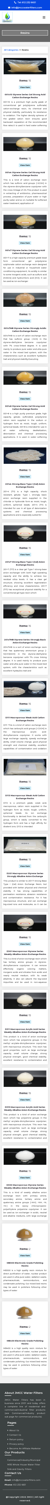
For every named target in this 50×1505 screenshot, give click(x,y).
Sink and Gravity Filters (19, 1469)
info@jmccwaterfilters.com (26, 7)
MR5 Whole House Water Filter (23, 1464)
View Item (25, 87)
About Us (14, 1430)
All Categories (11, 50)
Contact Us (15, 1435)
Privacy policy (16, 1444)
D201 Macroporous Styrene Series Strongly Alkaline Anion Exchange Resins (25, 876)
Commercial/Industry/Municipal (23, 1460)
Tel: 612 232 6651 (26, 2)
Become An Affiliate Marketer (25, 1448)
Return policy (16, 1439)
